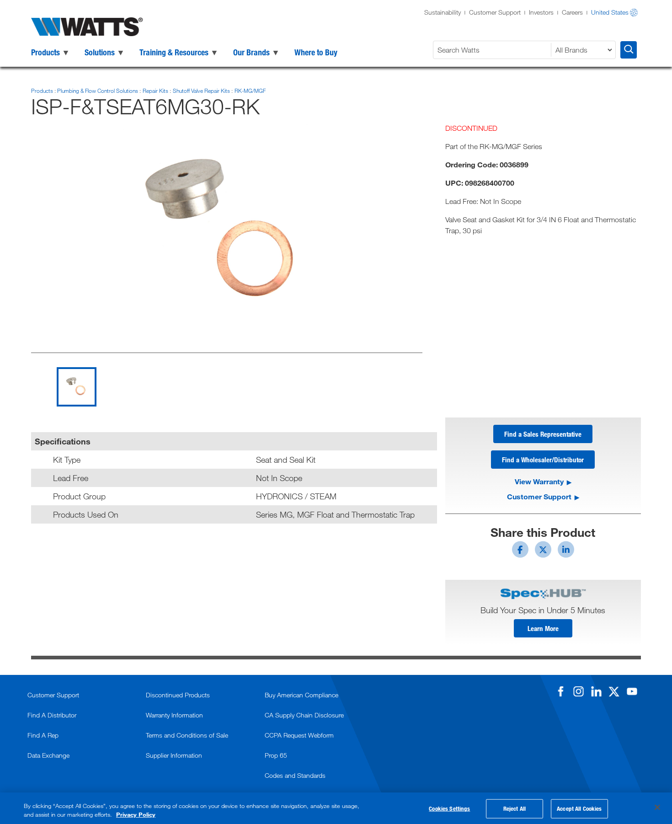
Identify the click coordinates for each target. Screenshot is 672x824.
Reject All (514, 808)
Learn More (543, 628)
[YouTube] (631, 691)
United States (610, 12)
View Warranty (539, 481)
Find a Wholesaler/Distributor (543, 459)
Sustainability (442, 12)
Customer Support (495, 12)
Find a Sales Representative (542, 434)
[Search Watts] (628, 50)
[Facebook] (560, 691)
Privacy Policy (135, 814)
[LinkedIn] (596, 691)
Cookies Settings (449, 808)
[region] (336, 808)
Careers (572, 12)
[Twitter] (613, 691)
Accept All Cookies (579, 808)
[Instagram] (578, 691)
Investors (541, 12)
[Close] (657, 807)
